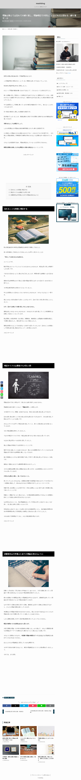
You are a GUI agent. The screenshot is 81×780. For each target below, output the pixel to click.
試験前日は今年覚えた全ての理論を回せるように (25, 195)
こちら (69, 73)
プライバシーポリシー (36, 775)
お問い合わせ (46, 775)
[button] (7, 705)
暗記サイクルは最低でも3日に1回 (20, 192)
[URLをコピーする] (50, 705)
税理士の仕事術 (63, 90)
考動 (60, 96)
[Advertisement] (28, 167)
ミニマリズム (62, 83)
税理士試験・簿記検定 (9, 697)
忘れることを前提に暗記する (19, 189)
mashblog (40, 3)
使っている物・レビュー (65, 86)
